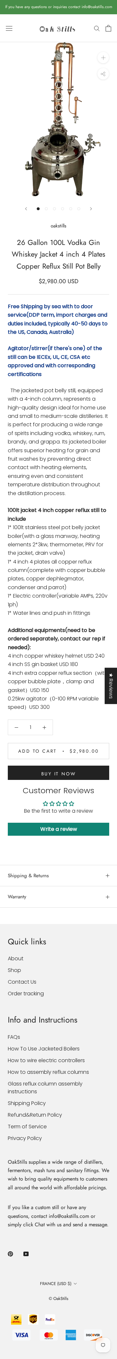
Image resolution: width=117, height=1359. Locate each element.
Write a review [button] (58, 829)
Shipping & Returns (28, 875)
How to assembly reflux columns (48, 1072)
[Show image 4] (62, 208)
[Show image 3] (54, 208)
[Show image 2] (46, 208)
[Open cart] (108, 28)
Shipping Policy (27, 1103)
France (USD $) (56, 1283)
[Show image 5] (70, 208)
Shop (14, 970)
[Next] (91, 208)
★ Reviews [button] (111, 686)
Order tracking (26, 993)
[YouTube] (26, 1253)
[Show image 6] (78, 208)
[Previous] (26, 208)
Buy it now (58, 774)
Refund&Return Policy (35, 1115)
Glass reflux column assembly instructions (45, 1087)
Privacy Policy (25, 1138)
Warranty (17, 896)
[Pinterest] (10, 1253)
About (15, 958)
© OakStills (58, 1298)
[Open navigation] (9, 28)
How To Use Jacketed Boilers (44, 1048)
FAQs (14, 1037)
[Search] (97, 28)
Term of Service (27, 1126)
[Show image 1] (38, 208)
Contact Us (22, 982)
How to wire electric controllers (46, 1060)
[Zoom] (103, 57)
